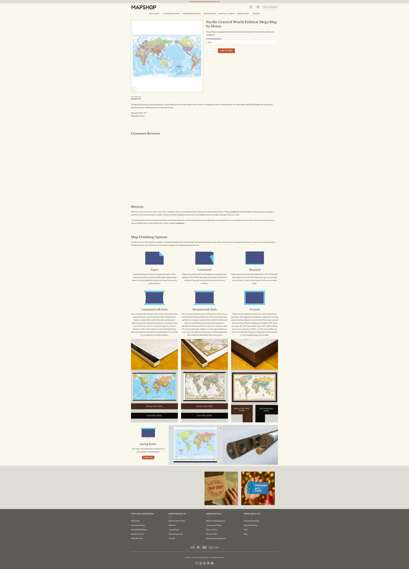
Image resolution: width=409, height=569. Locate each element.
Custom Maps (209, 13)
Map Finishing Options (215, 521)
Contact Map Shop (251, 521)
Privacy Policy (212, 534)
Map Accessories (176, 534)
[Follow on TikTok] (204, 563)
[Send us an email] (208, 563)
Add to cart (226, 50)
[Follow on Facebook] (197, 563)
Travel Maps (243, 13)
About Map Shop (251, 525)
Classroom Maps (171, 13)
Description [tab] (136, 99)
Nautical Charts (226, 13)
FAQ (245, 529)
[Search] (251, 7)
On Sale (256, 13)
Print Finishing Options (214, 39)
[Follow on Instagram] (200, 563)
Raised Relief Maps (192, 13)
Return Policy (211, 529)
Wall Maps (154, 13)
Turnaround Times (213, 525)
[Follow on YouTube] (212, 563)
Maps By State (137, 538)
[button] (258, 7)
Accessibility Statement (216, 538)
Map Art (172, 525)
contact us (234, 212)
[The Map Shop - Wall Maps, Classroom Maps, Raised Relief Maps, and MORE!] (144, 7)
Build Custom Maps (177, 521)
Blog (246, 534)
